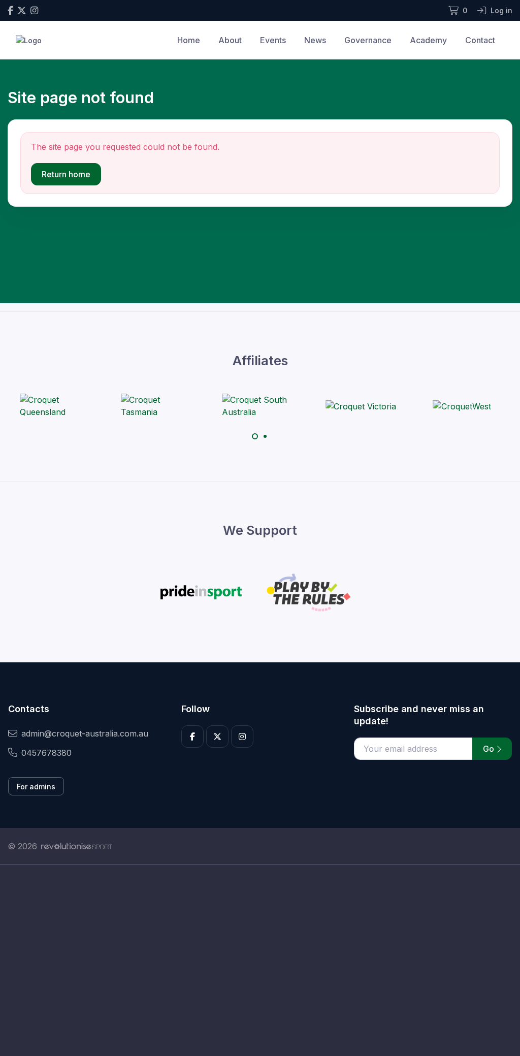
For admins (36, 786)
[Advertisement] (260, 960)
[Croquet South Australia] (260, 406)
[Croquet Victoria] (361, 405)
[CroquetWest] (462, 405)
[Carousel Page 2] (265, 436)
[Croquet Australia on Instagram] (34, 10)
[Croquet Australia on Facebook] (10, 10)
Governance (368, 40)
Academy (428, 40)
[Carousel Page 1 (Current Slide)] (255, 436)
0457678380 (46, 753)
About (230, 40)
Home (188, 40)
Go (489, 749)
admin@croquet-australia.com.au (84, 733)
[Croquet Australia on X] (21, 10)
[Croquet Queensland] (58, 406)
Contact (480, 40)
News (315, 40)
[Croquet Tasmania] (159, 406)
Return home (66, 174)
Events (273, 40)
